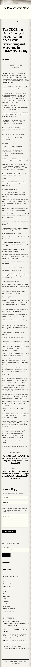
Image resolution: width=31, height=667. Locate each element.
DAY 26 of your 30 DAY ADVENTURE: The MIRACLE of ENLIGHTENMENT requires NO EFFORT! (15, 629)
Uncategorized (6, 606)
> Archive (6, 562)
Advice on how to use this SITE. (11, 576)
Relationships (6, 596)
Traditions (5, 603)
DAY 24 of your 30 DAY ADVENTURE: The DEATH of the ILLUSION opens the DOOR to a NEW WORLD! (15, 635)
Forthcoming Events (8, 583)
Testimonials (6, 601)
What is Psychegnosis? (9, 608)
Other (4, 591)
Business (5, 59)
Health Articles (6, 586)
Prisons (5, 593)
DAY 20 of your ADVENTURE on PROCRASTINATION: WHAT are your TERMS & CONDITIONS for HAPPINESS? (16, 648)
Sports (4, 598)
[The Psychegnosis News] (15, 7)
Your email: (6, 547)
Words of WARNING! (8, 611)
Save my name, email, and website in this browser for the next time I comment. (15, 510)
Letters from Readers (8, 588)
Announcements (7, 578)
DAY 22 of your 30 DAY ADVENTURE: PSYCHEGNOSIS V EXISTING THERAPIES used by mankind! (16, 642)
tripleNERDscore (12, 661)
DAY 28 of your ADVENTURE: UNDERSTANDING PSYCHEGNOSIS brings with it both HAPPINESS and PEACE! (16, 623)
